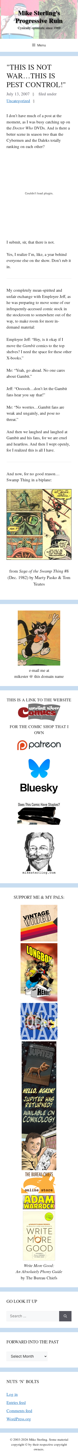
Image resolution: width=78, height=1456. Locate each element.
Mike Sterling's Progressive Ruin (39, 16)
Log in (12, 1394)
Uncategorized (18, 100)
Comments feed (19, 1410)
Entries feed (16, 1402)
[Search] (65, 1316)
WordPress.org (18, 1418)
